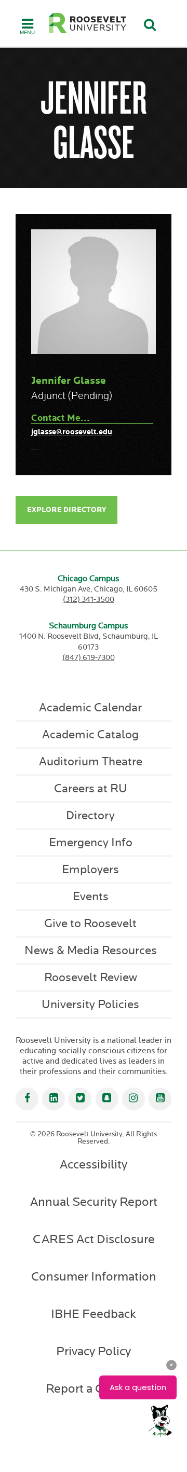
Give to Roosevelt (90, 923)
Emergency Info (90, 842)
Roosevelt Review (90, 977)
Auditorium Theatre (90, 761)
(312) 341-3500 (88, 599)
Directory (90, 815)
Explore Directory (66, 509)
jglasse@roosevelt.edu (71, 432)
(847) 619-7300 (88, 657)
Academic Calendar (90, 707)
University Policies (90, 1004)
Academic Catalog (90, 734)
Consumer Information (93, 1277)
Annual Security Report (93, 1202)
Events (91, 896)
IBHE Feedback (93, 1314)
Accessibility (93, 1165)
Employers (90, 869)
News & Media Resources (90, 950)
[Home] (88, 23)
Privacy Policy (93, 1351)
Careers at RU (90, 788)
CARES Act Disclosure (94, 1239)
